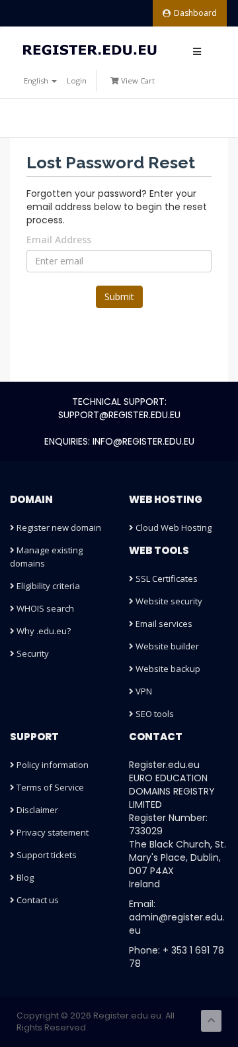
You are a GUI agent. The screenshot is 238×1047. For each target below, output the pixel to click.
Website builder (166, 646)
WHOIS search (44, 608)
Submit (119, 296)
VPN (143, 691)
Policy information (52, 765)
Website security (168, 601)
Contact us (37, 900)
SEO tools (154, 714)
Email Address (58, 239)
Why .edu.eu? (43, 631)
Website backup (167, 669)
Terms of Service (49, 787)
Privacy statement (52, 832)
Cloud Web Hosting (173, 527)
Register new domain (58, 527)
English (37, 80)
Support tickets (46, 855)
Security (32, 653)
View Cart (137, 80)
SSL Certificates (166, 578)
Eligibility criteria (47, 586)
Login (77, 80)
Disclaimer (36, 810)
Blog (24, 877)
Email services (163, 624)
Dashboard (195, 13)
